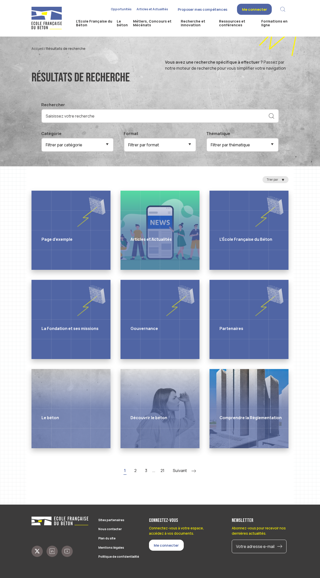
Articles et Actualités (152, 9)
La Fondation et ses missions (70, 328)
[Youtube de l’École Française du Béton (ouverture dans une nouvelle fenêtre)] (67, 551)
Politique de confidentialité (118, 556)
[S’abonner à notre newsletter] (281, 546)
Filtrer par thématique (230, 145)
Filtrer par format (143, 145)
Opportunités (121, 9)
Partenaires (231, 328)
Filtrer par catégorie (64, 145)
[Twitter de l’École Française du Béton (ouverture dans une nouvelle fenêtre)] (37, 551)
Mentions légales (111, 547)
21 (162, 470)
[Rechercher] (271, 116)
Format (131, 133)
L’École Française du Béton (246, 239)
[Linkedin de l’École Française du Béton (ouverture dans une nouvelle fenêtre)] (52, 551)
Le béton (50, 417)
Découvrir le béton (148, 417)
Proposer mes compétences (202, 9)
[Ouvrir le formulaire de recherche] (282, 9)
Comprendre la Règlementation (251, 417)
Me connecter (254, 9)
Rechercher (53, 104)
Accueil (38, 48)
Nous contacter (110, 529)
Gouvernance (144, 328)
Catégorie (51, 133)
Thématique (218, 133)
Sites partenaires (111, 520)
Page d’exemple (57, 239)
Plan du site (107, 538)
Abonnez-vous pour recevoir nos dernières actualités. (259, 531)
